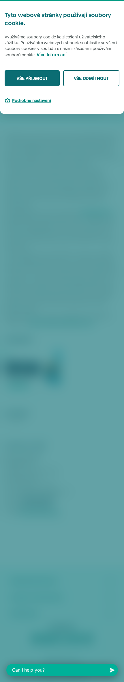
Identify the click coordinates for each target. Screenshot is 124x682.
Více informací (52, 55)
